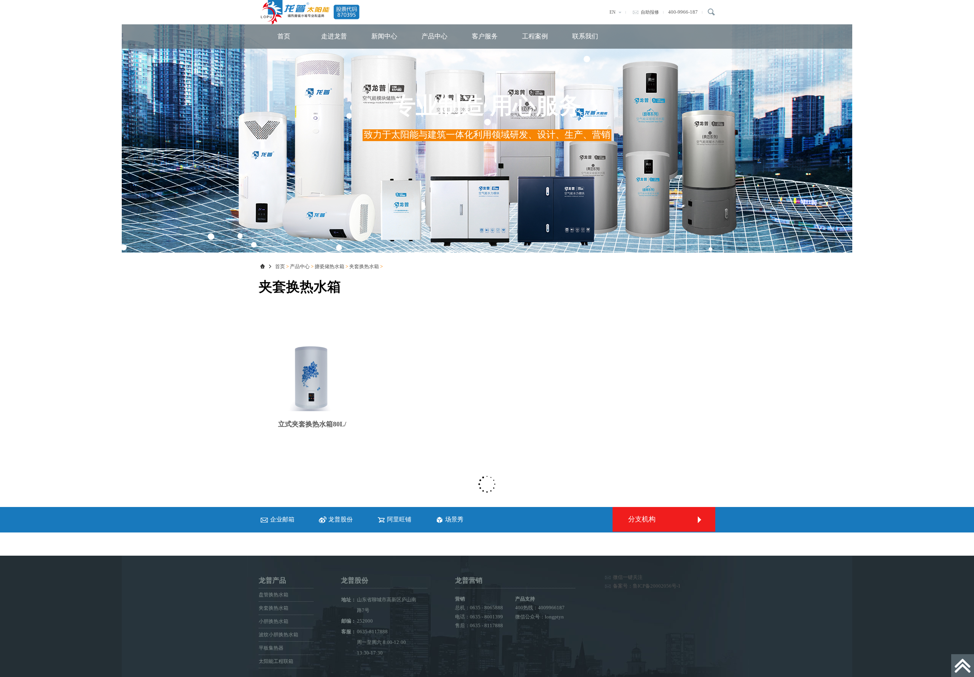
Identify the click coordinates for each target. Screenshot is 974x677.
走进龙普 (334, 36)
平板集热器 (271, 648)
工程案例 (535, 36)
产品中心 (434, 36)
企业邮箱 (282, 519)
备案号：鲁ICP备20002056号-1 (647, 586)
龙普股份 (340, 519)
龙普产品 (272, 580)
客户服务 (485, 36)
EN (613, 12)
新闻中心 (384, 36)
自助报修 (650, 12)
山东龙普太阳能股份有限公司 (316, 12)
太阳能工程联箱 (276, 661)
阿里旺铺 (399, 519)
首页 (283, 36)
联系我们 (585, 36)
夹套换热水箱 (364, 266)
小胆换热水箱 (273, 621)
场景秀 (454, 519)
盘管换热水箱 (273, 595)
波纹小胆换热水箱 (278, 634)
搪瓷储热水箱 (329, 266)
